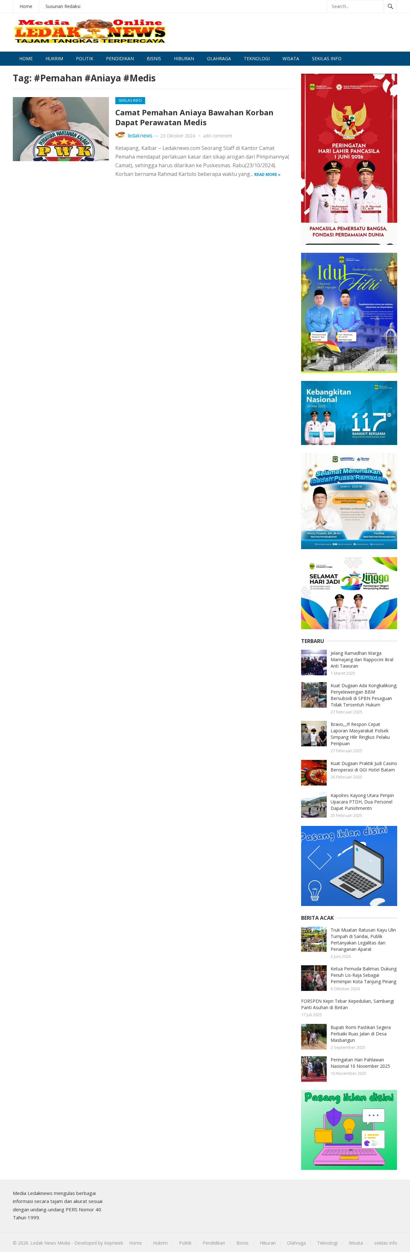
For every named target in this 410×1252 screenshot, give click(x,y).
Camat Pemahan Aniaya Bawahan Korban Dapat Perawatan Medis (194, 117)
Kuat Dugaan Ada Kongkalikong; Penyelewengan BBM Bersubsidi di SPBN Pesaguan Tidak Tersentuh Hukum (364, 695)
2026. (23, 1243)
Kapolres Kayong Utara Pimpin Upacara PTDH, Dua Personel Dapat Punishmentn (362, 801)
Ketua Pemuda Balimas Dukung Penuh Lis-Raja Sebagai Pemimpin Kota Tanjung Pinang (364, 975)
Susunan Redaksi (62, 6)
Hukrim (54, 58)
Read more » (267, 174)
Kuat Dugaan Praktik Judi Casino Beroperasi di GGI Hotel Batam (364, 766)
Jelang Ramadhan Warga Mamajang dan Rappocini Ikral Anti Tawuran (362, 659)
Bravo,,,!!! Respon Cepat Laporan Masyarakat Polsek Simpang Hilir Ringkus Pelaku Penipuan (360, 733)
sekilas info (326, 58)
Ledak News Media (50, 1243)
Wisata (291, 58)
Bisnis (154, 58)
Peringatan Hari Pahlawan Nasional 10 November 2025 (360, 1063)
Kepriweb (113, 1243)
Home (26, 6)
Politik (84, 58)
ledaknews (139, 135)
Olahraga (219, 58)
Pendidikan (120, 58)
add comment (217, 136)
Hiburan (184, 58)
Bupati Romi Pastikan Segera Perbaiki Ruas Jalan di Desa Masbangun (361, 1033)
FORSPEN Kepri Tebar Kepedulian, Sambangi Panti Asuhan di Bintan (347, 1004)
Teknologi (257, 58)
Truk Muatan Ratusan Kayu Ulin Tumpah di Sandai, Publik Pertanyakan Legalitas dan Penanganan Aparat (363, 939)
